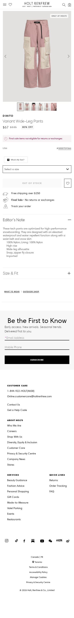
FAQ (51, 491)
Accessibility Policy (38, 572)
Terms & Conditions (38, 567)
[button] (5, 56)
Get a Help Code (17, 410)
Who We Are (14, 425)
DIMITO (8, 115)
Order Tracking (58, 486)
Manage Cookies (38, 577)
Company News (16, 459)
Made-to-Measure (17, 502)
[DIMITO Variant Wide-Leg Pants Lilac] (20, 106)
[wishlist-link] (10, 4)
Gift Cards (13, 497)
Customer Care (16, 448)
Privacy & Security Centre (21, 453)
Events (10, 514)
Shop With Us (14, 437)
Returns (53, 480)
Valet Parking (14, 508)
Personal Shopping (18, 491)
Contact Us (13, 404)
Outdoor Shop (31, 292)
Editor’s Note (14, 219)
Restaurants (14, 519)
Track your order (21, 206)
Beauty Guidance (17, 480)
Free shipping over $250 (25, 193)
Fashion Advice (15, 486)
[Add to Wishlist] (67, 183)
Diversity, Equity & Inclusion (22, 442)
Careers (12, 431)
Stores (10, 465)
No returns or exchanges (32, 199)
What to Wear (12, 292)
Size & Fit (10, 273)
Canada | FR (37, 557)
